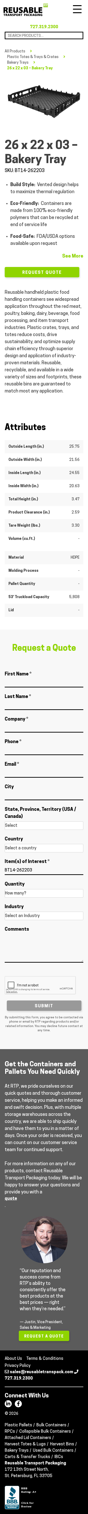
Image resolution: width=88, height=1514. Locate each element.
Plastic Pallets (18, 1425)
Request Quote (42, 273)
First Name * (18, 674)
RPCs (10, 1432)
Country (14, 839)
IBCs (58, 1457)
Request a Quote (44, 1336)
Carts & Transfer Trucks (27, 1457)
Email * (12, 764)
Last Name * (18, 696)
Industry (14, 907)
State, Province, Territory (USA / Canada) (40, 813)
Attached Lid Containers (28, 1438)
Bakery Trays (18, 63)
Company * (16, 719)
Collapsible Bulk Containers (45, 1432)
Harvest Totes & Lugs (25, 1444)
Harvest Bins (62, 1444)
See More (72, 256)
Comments (17, 929)
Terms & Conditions (44, 1359)
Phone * (13, 742)
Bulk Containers (51, 1425)
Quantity (15, 884)
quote (11, 1199)
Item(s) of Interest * (27, 861)
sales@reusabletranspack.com (41, 1372)
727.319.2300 (44, 27)
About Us (13, 1359)
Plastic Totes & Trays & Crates (33, 57)
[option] (44, 102)
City (9, 787)
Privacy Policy (18, 1366)
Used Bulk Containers (53, 1451)
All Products (15, 51)
